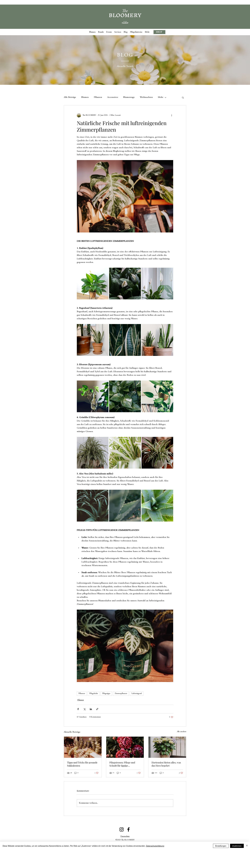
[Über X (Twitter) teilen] (84, 709)
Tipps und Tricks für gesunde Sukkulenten (82, 764)
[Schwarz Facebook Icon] (128, 829)
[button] (183, 97)
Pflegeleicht (93, 694)
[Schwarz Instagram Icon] (121, 829)
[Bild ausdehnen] (92, 283)
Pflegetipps (106, 694)
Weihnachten (146, 97)
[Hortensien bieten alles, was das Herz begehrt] (167, 747)
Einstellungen (220, 846)
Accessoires (112, 97)
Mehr (160, 97)
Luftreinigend (137, 694)
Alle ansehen (181, 732)
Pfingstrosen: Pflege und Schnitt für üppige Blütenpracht (122, 764)
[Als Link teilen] (97, 709)
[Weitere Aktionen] (171, 115)
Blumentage (129, 97)
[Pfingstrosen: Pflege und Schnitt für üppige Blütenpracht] (125, 747)
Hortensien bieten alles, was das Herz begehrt (166, 764)
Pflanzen (98, 97)
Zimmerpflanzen (121, 694)
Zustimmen (237, 846)
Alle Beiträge (70, 97)
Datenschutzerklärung (155, 846)
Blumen (85, 97)
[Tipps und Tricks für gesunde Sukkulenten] (83, 747)
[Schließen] (246, 846)
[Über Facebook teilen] (78, 709)
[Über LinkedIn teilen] (91, 709)
